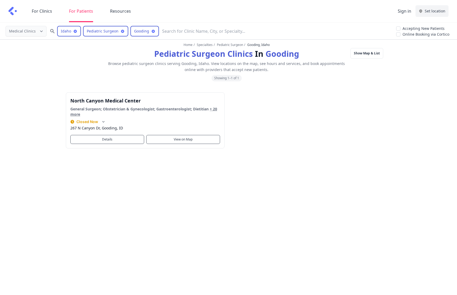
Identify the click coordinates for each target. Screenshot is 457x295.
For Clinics (42, 11)
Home (188, 45)
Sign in (404, 11)
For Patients (81, 11)
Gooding (282, 53)
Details (107, 139)
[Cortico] (12, 11)
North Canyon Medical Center (105, 100)
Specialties (205, 45)
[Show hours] (103, 122)
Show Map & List (367, 53)
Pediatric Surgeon (230, 45)
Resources (120, 11)
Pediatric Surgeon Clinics (203, 53)
